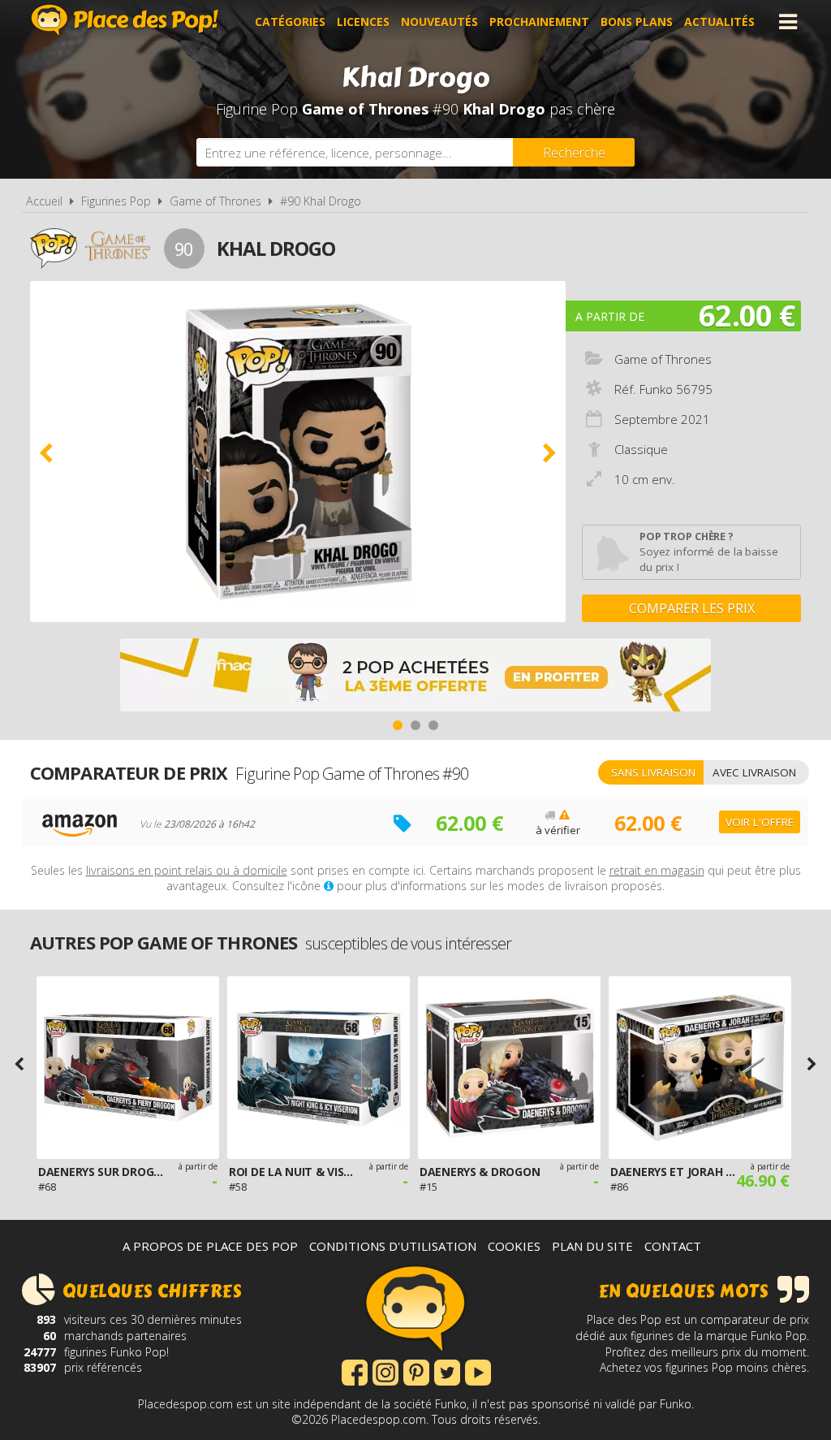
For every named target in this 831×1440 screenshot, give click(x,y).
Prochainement (539, 21)
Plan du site (592, 1246)
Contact (672, 1246)
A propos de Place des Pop (210, 1246)
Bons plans (637, 21)
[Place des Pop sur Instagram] (385, 1371)
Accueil (44, 201)
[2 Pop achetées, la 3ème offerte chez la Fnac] (415, 677)
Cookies (514, 1246)
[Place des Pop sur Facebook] (355, 1371)
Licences (363, 21)
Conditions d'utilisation (392, 1246)
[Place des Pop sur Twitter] (447, 1371)
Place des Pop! (125, 20)
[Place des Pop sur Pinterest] (416, 1371)
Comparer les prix (692, 608)
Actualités (719, 21)
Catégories (290, 21)
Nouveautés (439, 21)
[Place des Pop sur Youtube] (478, 1371)
